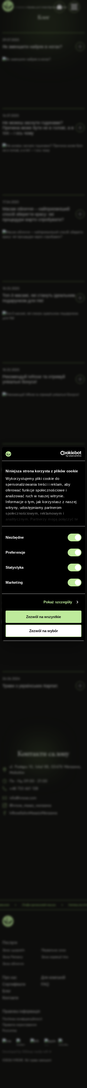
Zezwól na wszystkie (43, 617)
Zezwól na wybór (43, 631)
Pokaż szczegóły (58, 602)
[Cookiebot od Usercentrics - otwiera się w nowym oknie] (61, 454)
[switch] (74, 552)
